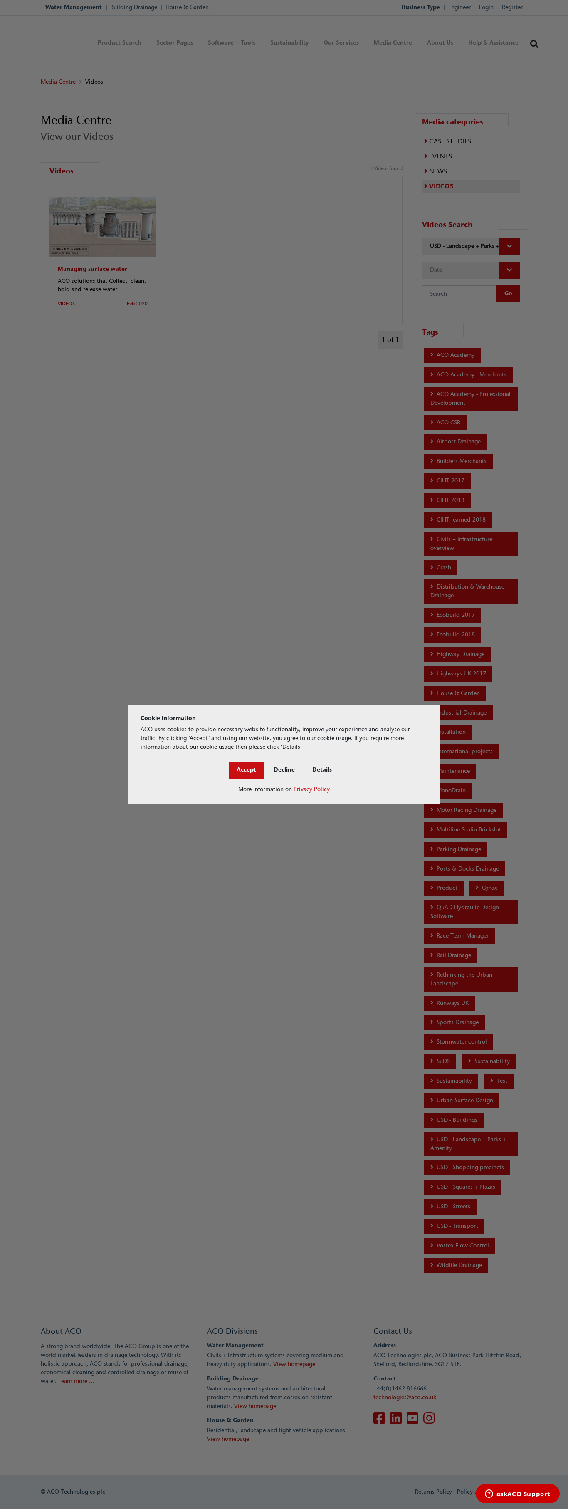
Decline (284, 770)
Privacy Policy (312, 789)
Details (322, 770)
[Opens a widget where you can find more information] (517, 1494)
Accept (246, 770)
